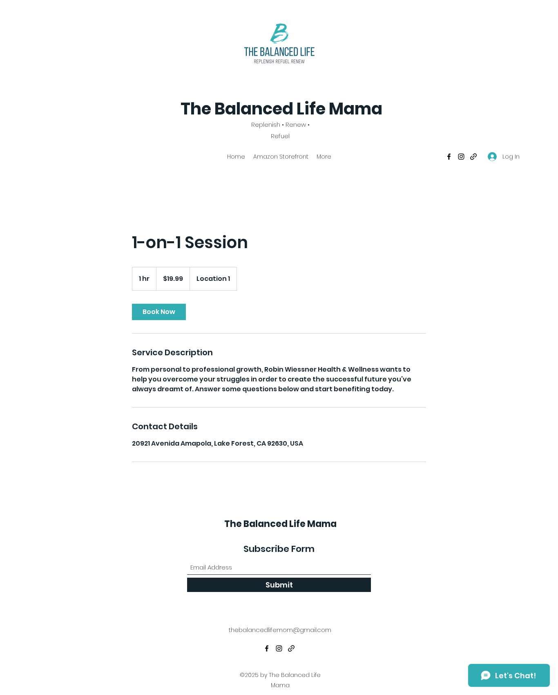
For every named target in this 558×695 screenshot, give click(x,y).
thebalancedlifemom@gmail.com (280, 630)
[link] (159, 312)
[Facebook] (449, 156)
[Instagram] (461, 156)
